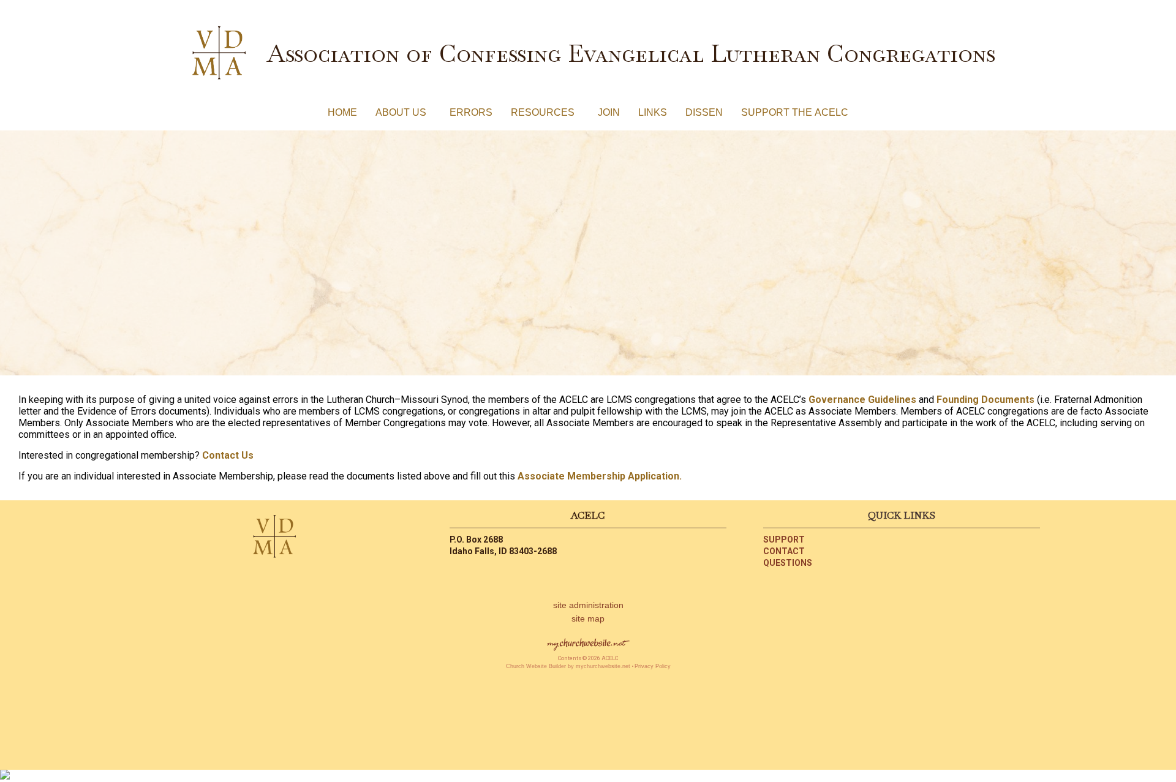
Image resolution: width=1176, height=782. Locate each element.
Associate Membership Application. (600, 476)
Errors (471, 112)
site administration (588, 605)
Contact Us (228, 455)
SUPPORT (784, 539)
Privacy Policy (653, 666)
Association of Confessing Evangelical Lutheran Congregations (630, 53)
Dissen (704, 112)
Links (652, 112)
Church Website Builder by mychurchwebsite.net (568, 666)
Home (342, 112)
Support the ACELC (794, 112)
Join (609, 112)
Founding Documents (986, 399)
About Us (403, 112)
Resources (545, 112)
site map (588, 618)
